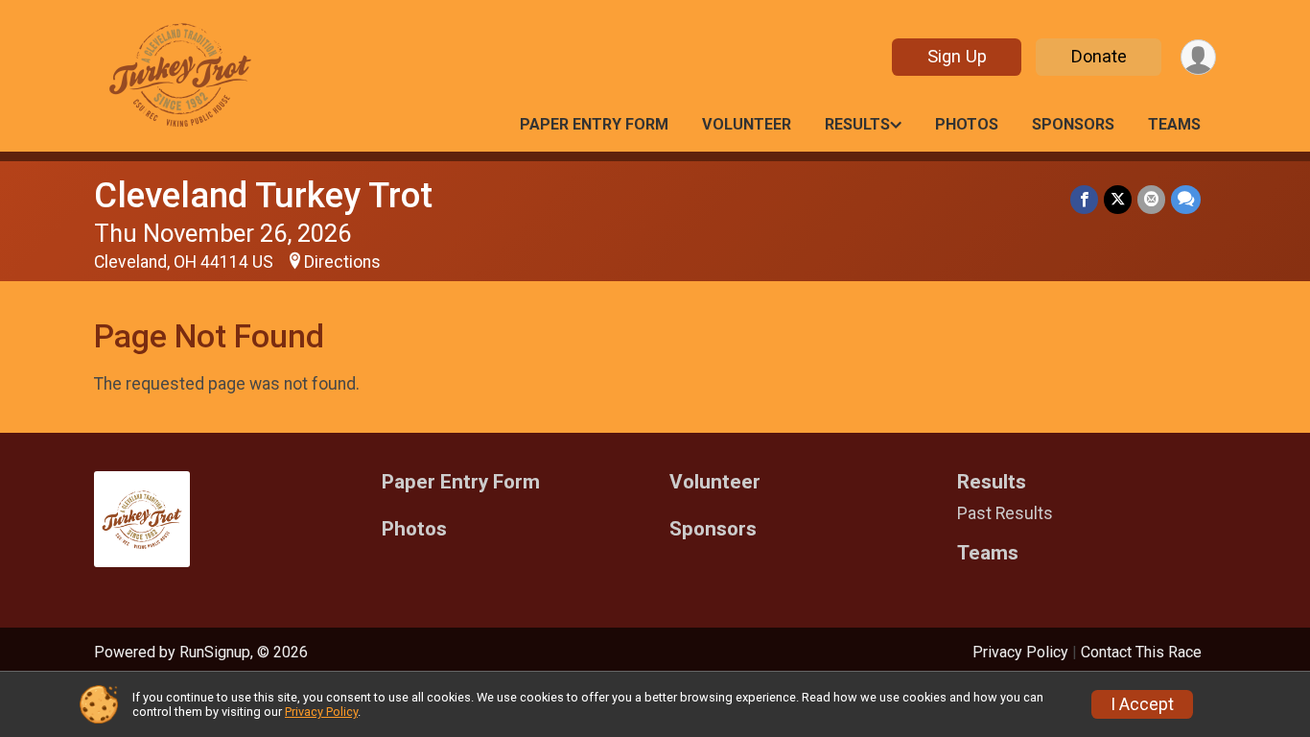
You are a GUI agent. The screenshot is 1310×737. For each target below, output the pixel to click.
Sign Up (957, 56)
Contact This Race (1141, 652)
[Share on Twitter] (1118, 199)
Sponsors (1073, 124)
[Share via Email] (1151, 199)
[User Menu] (1198, 57)
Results (857, 124)
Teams (1174, 124)
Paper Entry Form (594, 124)
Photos (966, 124)
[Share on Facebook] (1084, 199)
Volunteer (746, 124)
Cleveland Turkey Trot (263, 195)
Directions (342, 262)
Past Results (1005, 513)
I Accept (1142, 704)
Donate (1099, 56)
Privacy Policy (1020, 652)
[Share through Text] (1186, 199)
